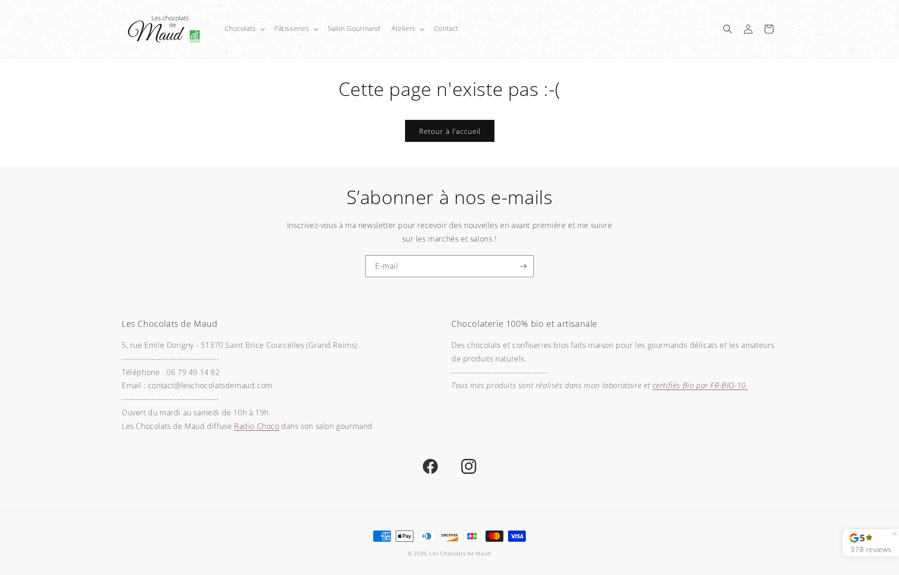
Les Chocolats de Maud (460, 553)
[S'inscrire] (523, 266)
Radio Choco (257, 426)
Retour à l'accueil (449, 131)
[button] (244, 28)
